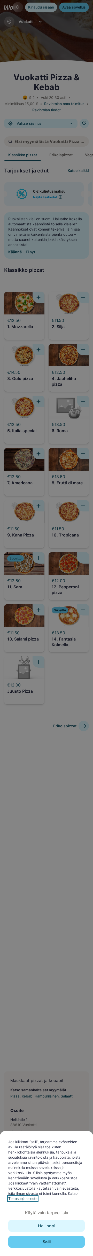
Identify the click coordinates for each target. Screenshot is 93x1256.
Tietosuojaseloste (22, 1198)
